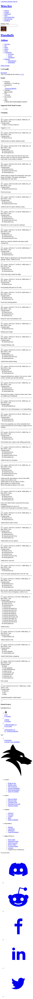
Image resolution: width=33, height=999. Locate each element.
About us (10, 813)
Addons (4, 40)
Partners (10, 827)
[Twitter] (18, 996)
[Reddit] (18, 911)
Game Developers (13, 832)
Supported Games (13, 841)
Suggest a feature (13, 805)
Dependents (11, 62)
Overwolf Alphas (13, 846)
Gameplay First (12, 802)
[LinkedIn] (18, 968)
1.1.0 (22, 74)
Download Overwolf (14, 804)
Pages (6, 51)
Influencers (11, 830)
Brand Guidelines (13, 820)
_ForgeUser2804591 (10, 88)
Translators (11, 57)
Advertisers (11, 829)
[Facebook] (18, 939)
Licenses (10, 848)
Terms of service (13, 843)
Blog (9, 818)
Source (6, 49)
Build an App (12, 783)
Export (10, 56)
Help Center (11, 839)
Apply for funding (13, 791)
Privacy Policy (12, 844)
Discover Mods (12, 799)
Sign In (15, 1)
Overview (7, 44)
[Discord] (18, 883)
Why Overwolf (12, 786)
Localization (8, 52)
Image (6, 47)
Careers (10, 816)
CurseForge (4, 1)
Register (10, 1)
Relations (7, 59)
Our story (11, 815)
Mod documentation (14, 790)
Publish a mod (12, 785)
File (5, 46)
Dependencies (12, 61)
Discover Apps (12, 800)
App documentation (14, 788)
